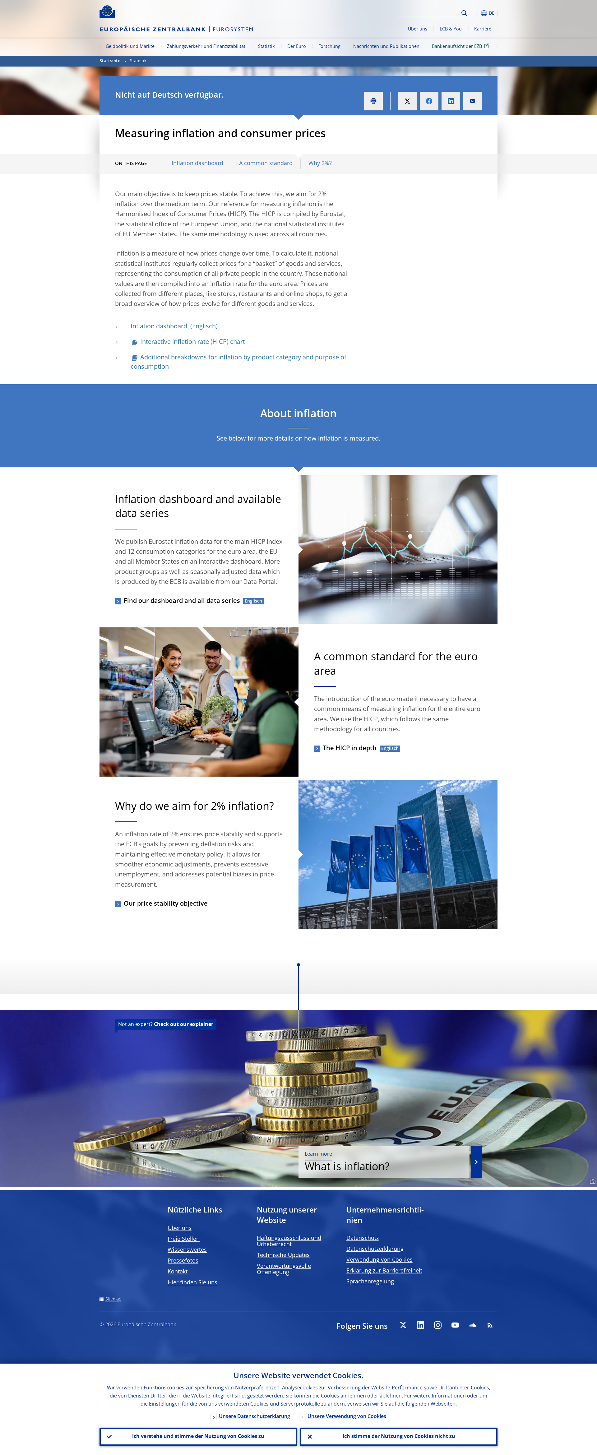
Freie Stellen (184, 1239)
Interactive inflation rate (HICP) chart (192, 342)
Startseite (110, 61)
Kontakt (177, 1272)
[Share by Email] (472, 101)
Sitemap (113, 1299)
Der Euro (296, 46)
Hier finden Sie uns (192, 1283)
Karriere (482, 29)
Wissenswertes (187, 1250)
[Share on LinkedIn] (451, 101)
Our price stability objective (166, 904)
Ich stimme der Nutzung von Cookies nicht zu (399, 1436)
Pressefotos (183, 1261)
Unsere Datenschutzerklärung (254, 1416)
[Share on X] (407, 101)
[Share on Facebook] (429, 101)
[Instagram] (437, 1325)
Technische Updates (283, 1255)
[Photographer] (591, 1182)
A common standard (266, 163)
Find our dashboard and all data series (182, 601)
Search (464, 13)
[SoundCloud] (472, 1325)
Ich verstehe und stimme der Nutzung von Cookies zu (198, 1436)
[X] (403, 1325)
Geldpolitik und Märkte (130, 46)
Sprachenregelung (370, 1282)
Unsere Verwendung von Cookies (347, 1416)
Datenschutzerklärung (375, 1249)
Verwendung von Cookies (379, 1260)
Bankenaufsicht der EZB (457, 46)
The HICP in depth (350, 749)
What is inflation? (347, 1162)
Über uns (417, 29)
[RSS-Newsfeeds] (490, 1325)
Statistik (266, 46)
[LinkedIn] (420, 1325)
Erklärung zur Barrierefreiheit (384, 1271)
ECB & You (451, 29)
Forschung (329, 46)
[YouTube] (455, 1325)
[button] (475, 13)
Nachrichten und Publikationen (386, 46)
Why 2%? (320, 163)
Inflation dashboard (197, 163)
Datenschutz (362, 1238)
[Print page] (373, 101)
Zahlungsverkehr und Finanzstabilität (206, 46)
